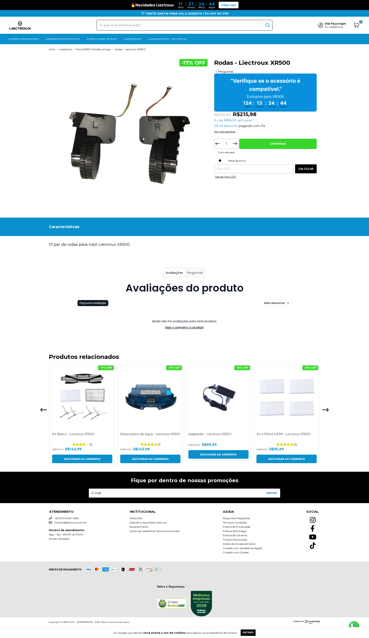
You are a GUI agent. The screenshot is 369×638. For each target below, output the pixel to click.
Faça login (338, 23)
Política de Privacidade (236, 526)
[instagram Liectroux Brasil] (312, 518)
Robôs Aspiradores (24, 39)
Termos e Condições (235, 522)
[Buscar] (267, 25)
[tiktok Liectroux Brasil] (312, 544)
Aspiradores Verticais (62, 39)
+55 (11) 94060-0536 (66, 518)
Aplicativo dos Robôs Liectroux (148, 522)
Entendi (248, 632)
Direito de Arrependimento (239, 543)
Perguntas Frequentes (236, 518)
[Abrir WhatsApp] (354, 626)
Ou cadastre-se (334, 26)
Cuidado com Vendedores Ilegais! (242, 548)
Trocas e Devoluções (235, 539)
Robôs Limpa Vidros (101, 39)
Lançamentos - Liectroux (167, 39)
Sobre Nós (136, 518)
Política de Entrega (234, 531)
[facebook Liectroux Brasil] (312, 527)
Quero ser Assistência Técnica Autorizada (155, 531)
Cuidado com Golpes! (236, 552)
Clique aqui (228, 5)
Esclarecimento (139, 526)
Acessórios (132, 39)
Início (52, 49)
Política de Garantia (235, 535)
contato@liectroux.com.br (70, 522)
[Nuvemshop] (306, 623)
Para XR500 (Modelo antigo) (93, 49)
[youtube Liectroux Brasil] (312, 536)
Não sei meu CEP (225, 176)
